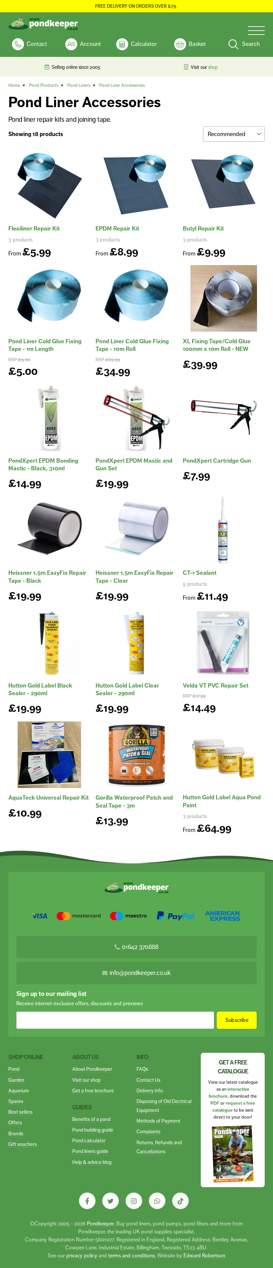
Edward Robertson (204, 1255)
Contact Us (148, 1080)
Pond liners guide (90, 1151)
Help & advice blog (92, 1162)
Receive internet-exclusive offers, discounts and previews (79, 1003)
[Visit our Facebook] (87, 1200)
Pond (13, 1069)
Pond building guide (92, 1130)
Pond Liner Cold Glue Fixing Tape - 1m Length (45, 345)
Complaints (148, 1131)
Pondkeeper (100, 1223)
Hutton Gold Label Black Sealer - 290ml (40, 689)
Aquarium (18, 1090)
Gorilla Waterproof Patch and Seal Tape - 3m (134, 801)
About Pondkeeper (92, 1069)
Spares (15, 1101)
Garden (16, 1080)
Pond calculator (89, 1140)
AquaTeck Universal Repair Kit (48, 797)
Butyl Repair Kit (203, 228)
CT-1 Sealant (199, 572)
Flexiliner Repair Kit (34, 228)
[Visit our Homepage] (43, 24)
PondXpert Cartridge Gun (217, 460)
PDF (214, 1103)
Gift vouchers (22, 1144)
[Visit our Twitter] (110, 1200)
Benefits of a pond (91, 1119)
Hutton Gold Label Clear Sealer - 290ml (127, 689)
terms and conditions (131, 1255)
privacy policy (81, 1255)
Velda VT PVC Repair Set (215, 685)
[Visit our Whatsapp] (157, 1200)
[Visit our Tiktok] (180, 1200)
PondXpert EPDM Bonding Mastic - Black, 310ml (43, 464)
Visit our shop (86, 1080)
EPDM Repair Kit (117, 228)
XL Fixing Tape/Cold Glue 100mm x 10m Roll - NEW (217, 345)
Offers (15, 1122)
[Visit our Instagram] (134, 1200)
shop (86, 67)
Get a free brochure (93, 1090)
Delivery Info (149, 1090)
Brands (15, 1133)
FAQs (142, 1069)
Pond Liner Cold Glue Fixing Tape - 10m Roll (132, 345)
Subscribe (236, 1020)
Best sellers (20, 1112)
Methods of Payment (158, 1121)
